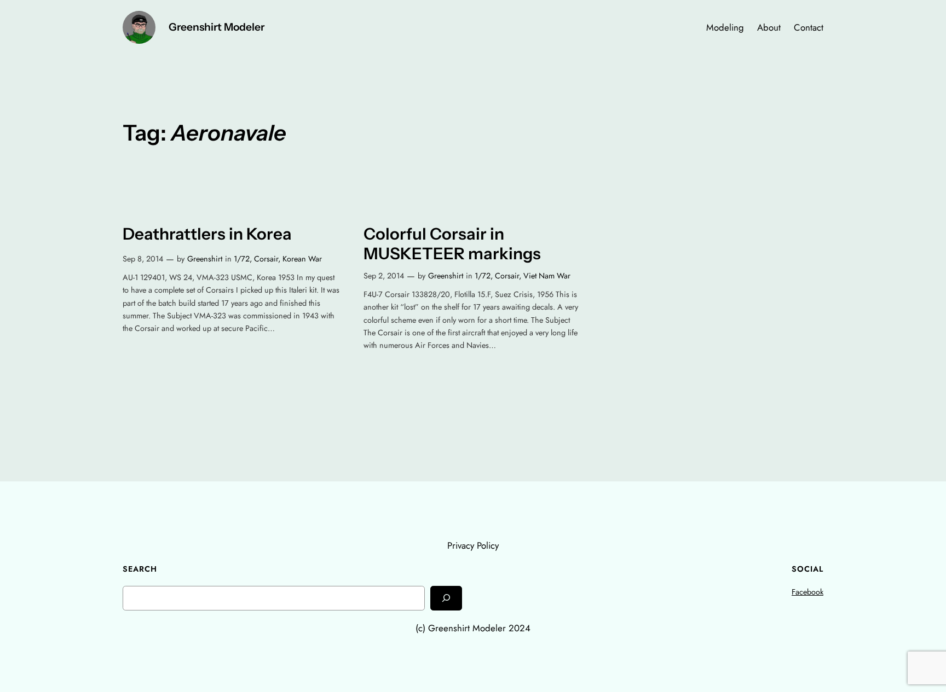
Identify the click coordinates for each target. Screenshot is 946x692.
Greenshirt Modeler (216, 26)
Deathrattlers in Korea (207, 233)
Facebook (807, 591)
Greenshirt (204, 258)
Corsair (266, 258)
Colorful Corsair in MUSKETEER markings (452, 243)
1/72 (242, 258)
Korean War (302, 258)
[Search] (446, 598)
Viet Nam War (546, 275)
